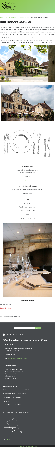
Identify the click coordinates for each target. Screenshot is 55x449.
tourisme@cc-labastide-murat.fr (18, 358)
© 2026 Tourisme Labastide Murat (27, 446)
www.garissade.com (27, 180)
